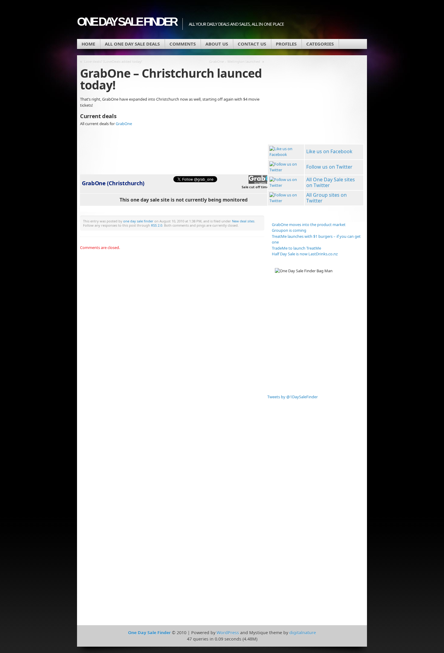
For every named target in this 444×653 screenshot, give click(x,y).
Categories (320, 44)
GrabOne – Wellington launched (234, 61)
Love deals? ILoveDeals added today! (113, 61)
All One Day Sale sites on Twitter (330, 182)
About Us (216, 44)
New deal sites (243, 221)
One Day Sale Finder (126, 21)
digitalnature (302, 632)
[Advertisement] (294, 100)
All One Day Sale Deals (132, 44)
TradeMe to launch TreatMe (296, 248)
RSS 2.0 (156, 225)
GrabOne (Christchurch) (113, 183)
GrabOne (124, 123)
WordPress (228, 632)
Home (88, 44)
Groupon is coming (289, 230)
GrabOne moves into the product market (309, 224)
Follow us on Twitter (329, 166)
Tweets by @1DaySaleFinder (292, 396)
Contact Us (252, 44)
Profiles (286, 44)
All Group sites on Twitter (326, 198)
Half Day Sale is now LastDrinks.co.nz (305, 254)
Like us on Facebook (329, 151)
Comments (182, 44)
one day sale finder (138, 221)
